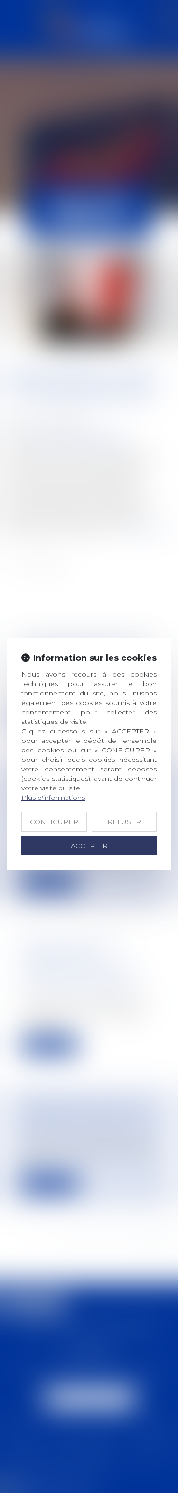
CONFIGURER (54, 821)
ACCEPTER (89, 846)
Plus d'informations (53, 797)
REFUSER (124, 821)
